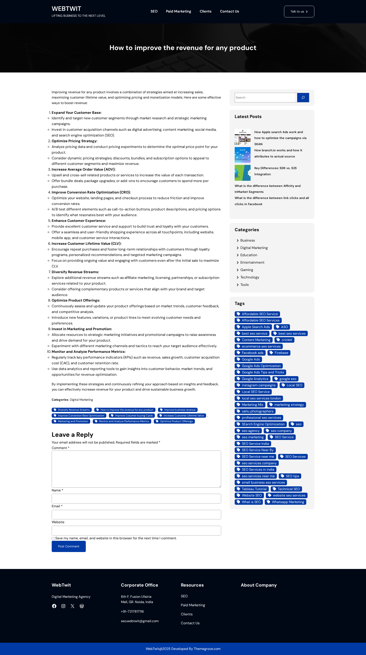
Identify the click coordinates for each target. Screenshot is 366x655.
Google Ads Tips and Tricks (263, 372)
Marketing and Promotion (73, 421)
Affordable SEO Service (260, 314)
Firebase (281, 352)
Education (248, 255)
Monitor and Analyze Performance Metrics (124, 421)
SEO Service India (255, 443)
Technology (249, 277)
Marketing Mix (252, 404)
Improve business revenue (179, 410)
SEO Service (284, 437)
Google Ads (251, 359)
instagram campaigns (259, 385)
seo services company (259, 463)
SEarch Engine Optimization (263, 424)
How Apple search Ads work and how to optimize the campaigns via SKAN (280, 138)
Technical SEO (289, 489)
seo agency (251, 430)
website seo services (289, 495)
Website (58, 522)
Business (247, 240)
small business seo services (263, 482)
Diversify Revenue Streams (74, 410)
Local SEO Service (256, 391)
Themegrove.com (207, 649)
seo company (281, 430)
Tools (244, 284)
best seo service (254, 333)
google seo (288, 379)
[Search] (303, 97)
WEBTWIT (66, 8)
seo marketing (253, 437)
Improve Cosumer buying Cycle (134, 415)
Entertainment (252, 262)
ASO (284, 327)
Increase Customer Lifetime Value (184, 415)
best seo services (292, 333)
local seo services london (261, 398)
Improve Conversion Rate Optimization (81, 415)
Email (57, 506)
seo (298, 424)
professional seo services (261, 417)
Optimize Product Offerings (176, 421)
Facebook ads (252, 352)
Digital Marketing (81, 400)
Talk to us (297, 11)
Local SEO (294, 385)
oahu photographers (257, 411)
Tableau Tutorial (254, 489)
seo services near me (258, 476)
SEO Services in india (258, 469)
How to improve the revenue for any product (127, 410)
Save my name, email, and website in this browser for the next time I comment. (116, 538)
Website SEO (252, 495)
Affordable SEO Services (261, 320)
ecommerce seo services (261, 346)
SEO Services (295, 456)
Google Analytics (255, 379)
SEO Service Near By (258, 450)
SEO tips (292, 476)
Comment (60, 448)
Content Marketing (256, 340)
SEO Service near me (258, 456)
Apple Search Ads (256, 327)
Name (57, 490)
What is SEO (251, 502)
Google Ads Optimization (261, 366)
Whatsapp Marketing (288, 502)
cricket (287, 340)
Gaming (246, 269)
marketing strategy (289, 404)
